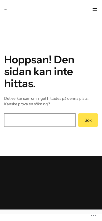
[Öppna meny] (95, 9)
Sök (88, 120)
